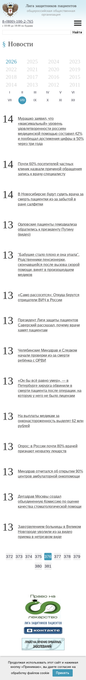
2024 (53, 62)
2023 (74, 62)
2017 (32, 77)
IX (34, 100)
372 (9, 556)
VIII (22, 100)
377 (57, 556)
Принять (62, 673)
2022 (11, 69)
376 (47, 556)
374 (28, 556)
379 (76, 556)
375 (38, 556)
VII (10, 100)
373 (19, 556)
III (35, 92)
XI (60, 100)
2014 (11, 85)
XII (73, 100)
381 (47, 566)
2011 (74, 85)
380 (38, 566)
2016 (53, 77)
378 (67, 556)
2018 (11, 77)
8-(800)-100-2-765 (17, 21)
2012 (53, 85)
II (22, 92)
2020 (53, 69)
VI (73, 92)
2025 (32, 62)
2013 (32, 85)
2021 (32, 69)
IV (47, 92)
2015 (74, 77)
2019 (74, 69)
